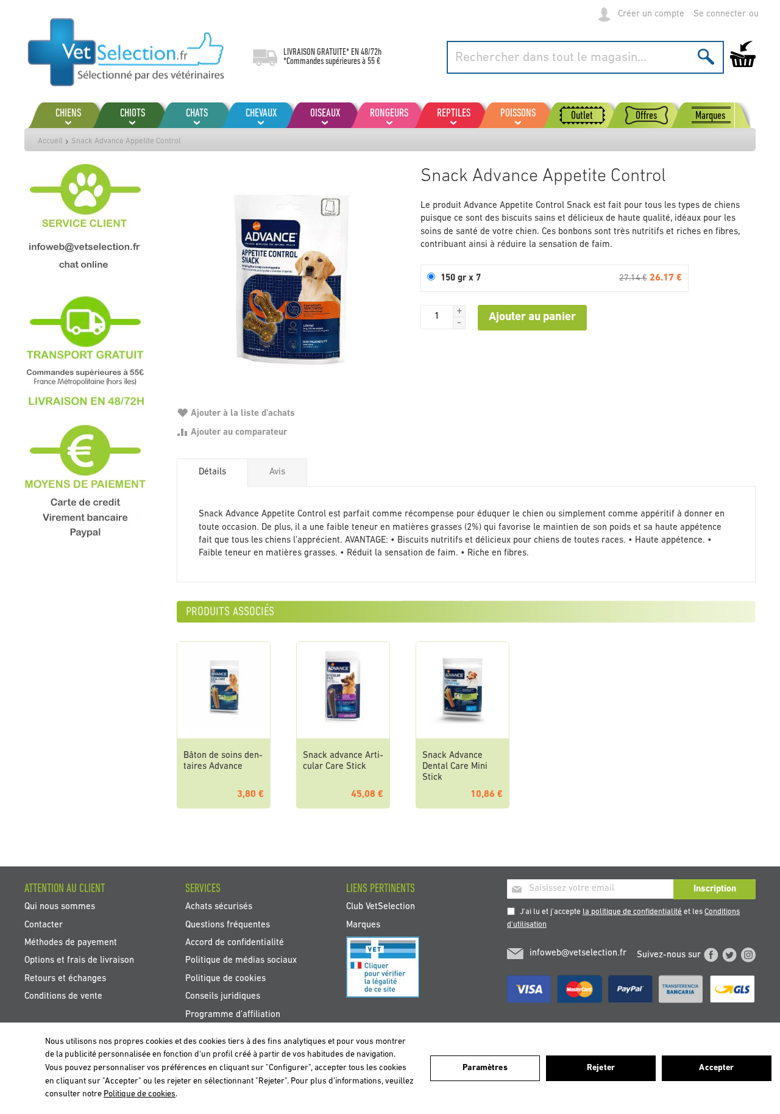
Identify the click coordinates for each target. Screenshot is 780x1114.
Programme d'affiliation (232, 1014)
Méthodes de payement (70, 943)
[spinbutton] (436, 317)
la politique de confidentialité (632, 912)
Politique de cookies (225, 978)
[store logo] (126, 51)
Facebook (711, 955)
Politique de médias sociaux (241, 960)
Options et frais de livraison (79, 960)
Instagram (748, 955)
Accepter (716, 1068)
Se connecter (719, 14)
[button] (459, 311)
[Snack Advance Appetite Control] (292, 276)
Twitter (729, 955)
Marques (363, 924)
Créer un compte (651, 14)
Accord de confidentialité (234, 943)
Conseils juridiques (222, 996)
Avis (277, 472)
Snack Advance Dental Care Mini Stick (455, 766)
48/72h (371, 52)
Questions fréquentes (227, 924)
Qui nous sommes (59, 907)
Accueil (50, 141)
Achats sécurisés (218, 907)
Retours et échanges (65, 978)
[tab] (212, 473)
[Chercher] (706, 56)
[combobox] (585, 57)
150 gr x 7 (461, 278)
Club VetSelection (380, 907)
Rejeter (601, 1068)
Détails (212, 472)
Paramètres (485, 1068)
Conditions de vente (63, 996)
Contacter (43, 924)
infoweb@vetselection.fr (578, 953)
